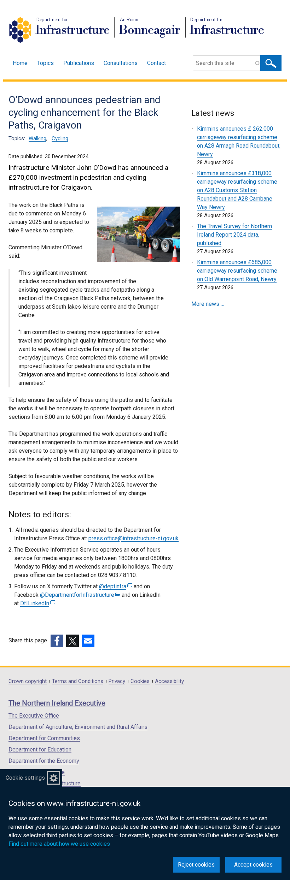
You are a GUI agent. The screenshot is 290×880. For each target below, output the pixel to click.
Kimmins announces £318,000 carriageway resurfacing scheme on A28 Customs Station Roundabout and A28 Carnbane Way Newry (237, 190)
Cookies (140, 681)
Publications (78, 63)
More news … (207, 304)
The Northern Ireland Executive (56, 703)
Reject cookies (196, 864)
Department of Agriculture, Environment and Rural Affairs (77, 727)
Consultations (121, 63)
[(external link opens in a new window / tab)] (57, 641)
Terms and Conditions (77, 681)
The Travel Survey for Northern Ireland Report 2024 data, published (234, 234)
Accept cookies (253, 864)
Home (20, 63)
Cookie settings (25, 777)
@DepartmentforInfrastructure (79, 594)
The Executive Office (33, 715)
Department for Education (39, 749)
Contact (156, 63)
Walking (37, 138)
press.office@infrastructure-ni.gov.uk (133, 538)
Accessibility (169, 681)
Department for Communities (44, 738)
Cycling (60, 138)
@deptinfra (114, 586)
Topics (45, 63)
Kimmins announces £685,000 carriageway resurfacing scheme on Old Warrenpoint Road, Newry (237, 271)
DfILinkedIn (36, 603)
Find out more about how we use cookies (59, 843)
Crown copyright (27, 681)
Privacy (117, 681)
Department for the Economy (43, 760)
